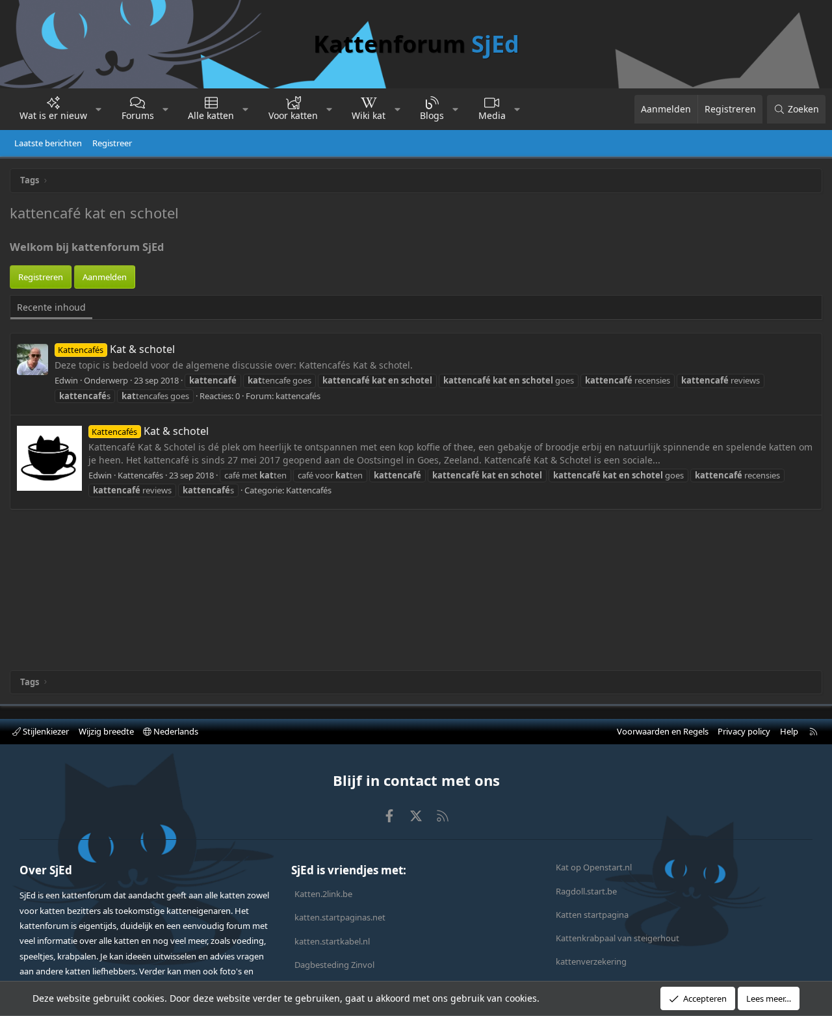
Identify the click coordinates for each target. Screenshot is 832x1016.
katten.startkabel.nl (332, 941)
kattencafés (298, 396)
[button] (99, 109)
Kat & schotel (116, 349)
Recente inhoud (51, 307)
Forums (138, 115)
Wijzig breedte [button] (106, 731)
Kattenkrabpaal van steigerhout (617, 938)
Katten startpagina (592, 914)
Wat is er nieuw (53, 115)
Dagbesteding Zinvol (334, 964)
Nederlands (174, 731)
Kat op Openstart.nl (594, 867)
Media (492, 115)
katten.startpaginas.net (339, 917)
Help (789, 731)
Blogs (432, 115)
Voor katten (293, 115)
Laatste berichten (48, 143)
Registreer (112, 143)
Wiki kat (368, 115)
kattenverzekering (591, 961)
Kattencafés (309, 490)
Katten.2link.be (323, 894)
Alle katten (211, 115)
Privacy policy (744, 731)
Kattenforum (416, 44)
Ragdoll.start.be (586, 891)
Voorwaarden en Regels (662, 731)
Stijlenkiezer (45, 731)
